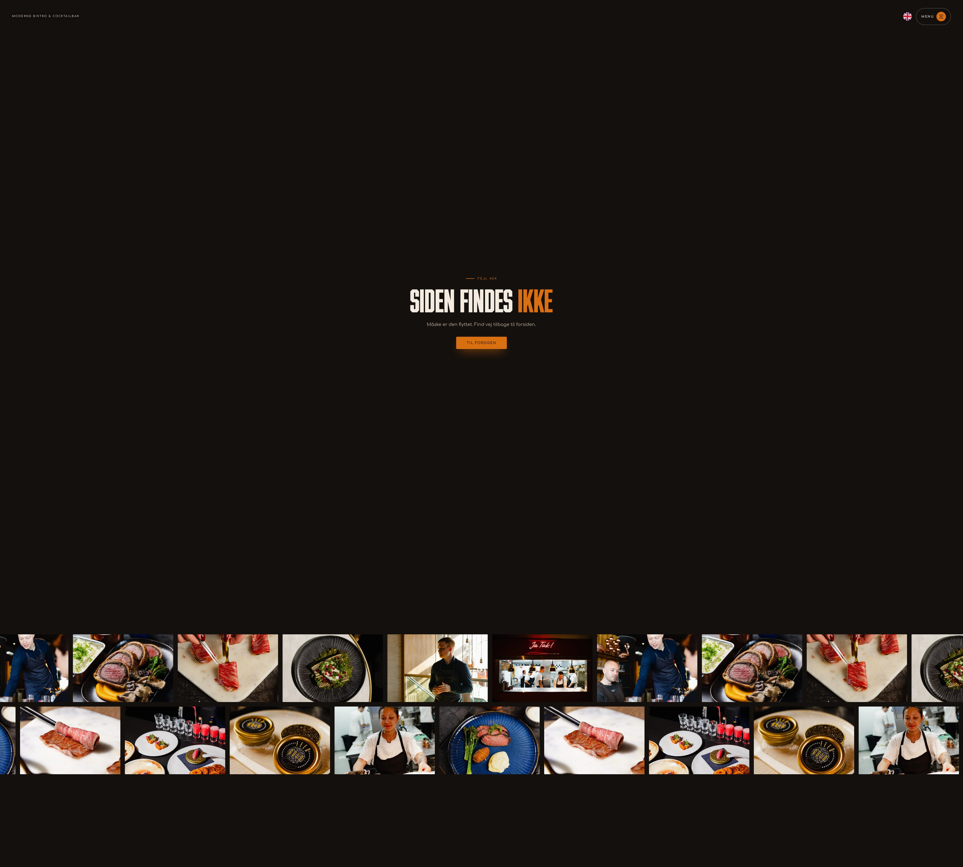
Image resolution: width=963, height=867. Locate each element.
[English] (907, 16)
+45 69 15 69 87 (334, 863)
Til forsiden (481, 343)
